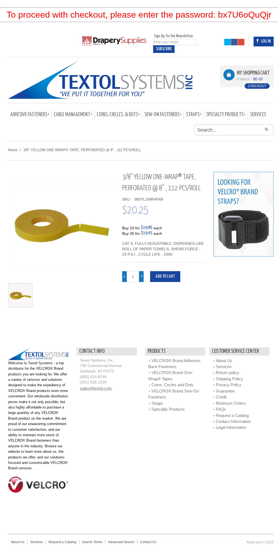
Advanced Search (121, 542)
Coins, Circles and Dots (172, 384)
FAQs (221, 409)
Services (224, 366)
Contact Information (233, 421)
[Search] (265, 129)
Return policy (227, 372)
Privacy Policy (228, 384)
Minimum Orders (231, 403)
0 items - (250, 79)
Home (12, 150)
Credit (221, 397)
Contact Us (148, 542)
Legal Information (231, 427)
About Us (224, 360)
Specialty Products (168, 409)
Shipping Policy (229, 378)
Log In (266, 41)
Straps (157, 403)
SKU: (127, 199)
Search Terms (92, 542)
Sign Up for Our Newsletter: (174, 36)
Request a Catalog (232, 415)
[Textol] (100, 80)
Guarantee (225, 391)
